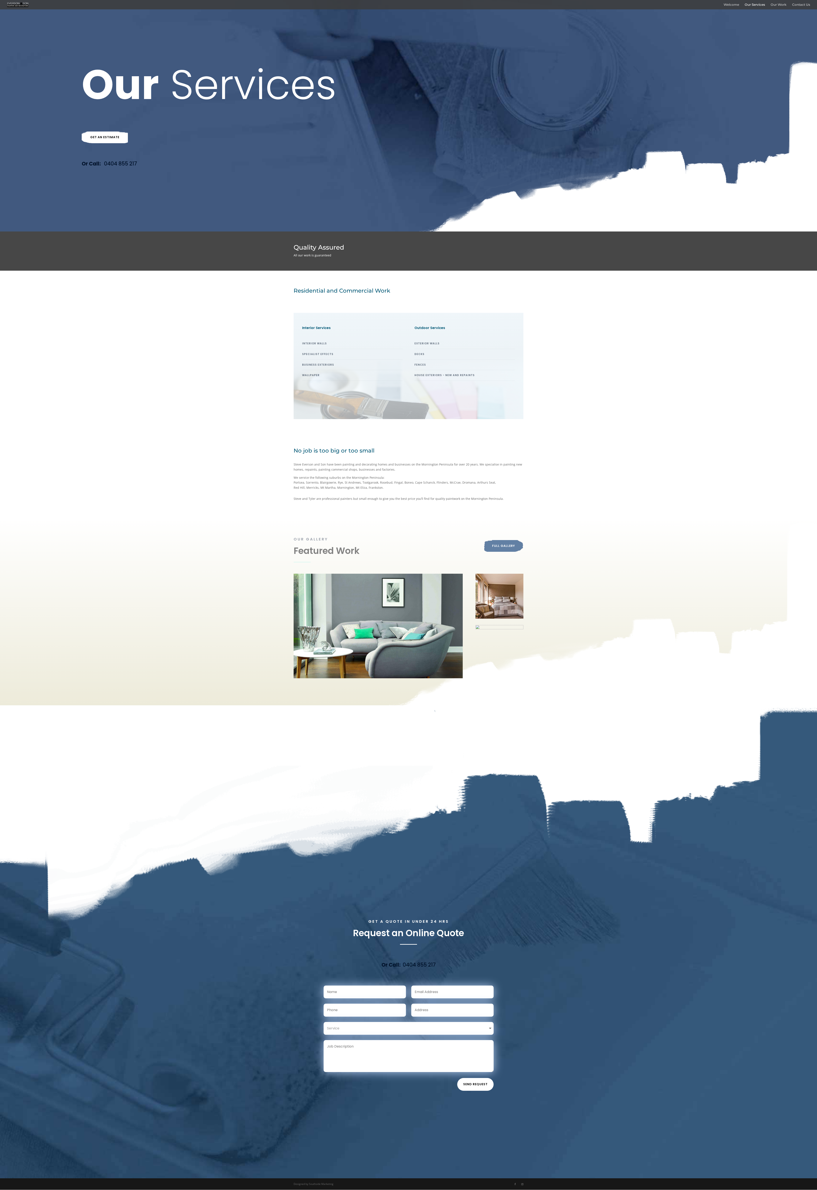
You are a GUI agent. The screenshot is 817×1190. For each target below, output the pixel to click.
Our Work (779, 5)
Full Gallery (503, 546)
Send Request (475, 1084)
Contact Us (801, 5)
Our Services (755, 5)
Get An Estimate (104, 137)
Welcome (731, 5)
